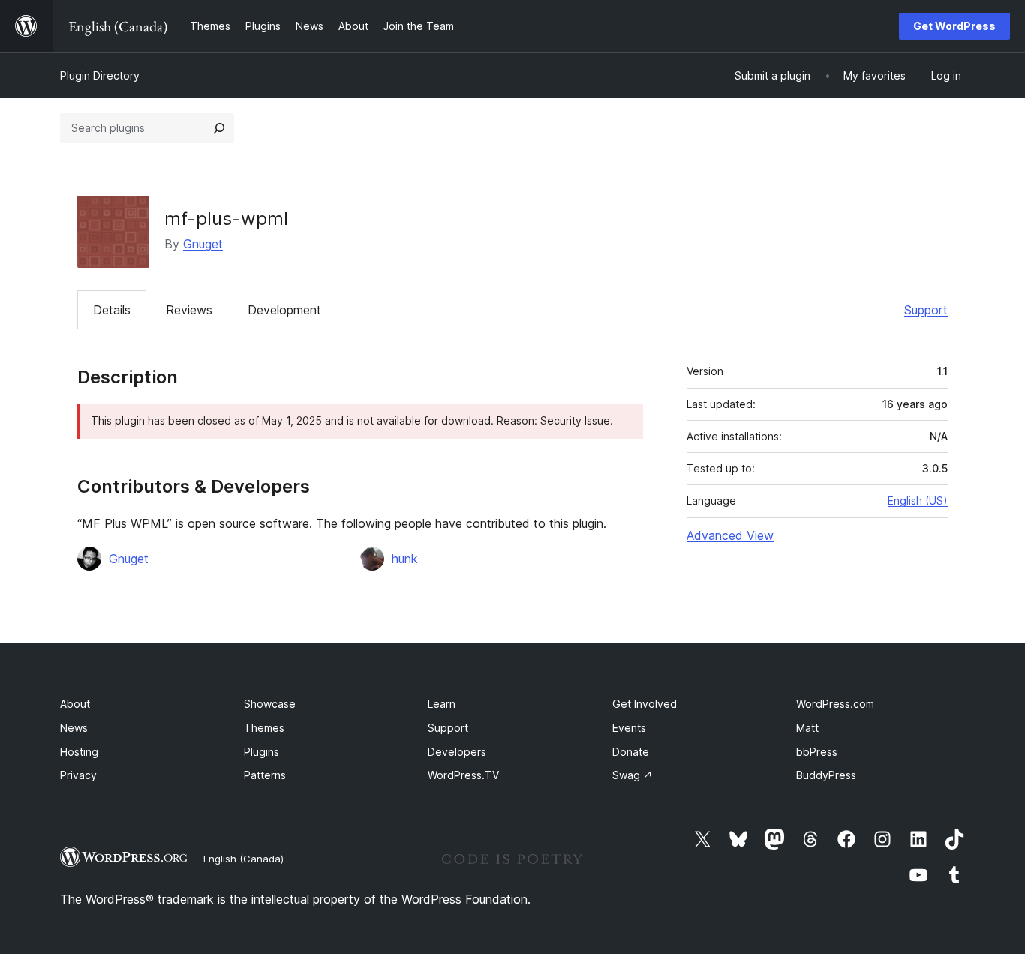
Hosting (79, 752)
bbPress (816, 752)
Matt (807, 728)
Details (112, 309)
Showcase (270, 704)
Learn (441, 704)
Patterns (265, 775)
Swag (632, 775)
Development (284, 309)
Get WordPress (954, 26)
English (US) (918, 500)
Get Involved (644, 704)
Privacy (78, 775)
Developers (457, 752)
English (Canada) (243, 859)
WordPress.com (835, 704)
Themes (264, 728)
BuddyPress (826, 775)
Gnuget (203, 243)
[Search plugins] (219, 128)
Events (629, 728)
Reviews (189, 309)
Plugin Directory (100, 75)
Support (926, 309)
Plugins (261, 752)
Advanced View (730, 535)
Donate (630, 752)
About (75, 704)
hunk (405, 558)
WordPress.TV (463, 775)
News (74, 728)
